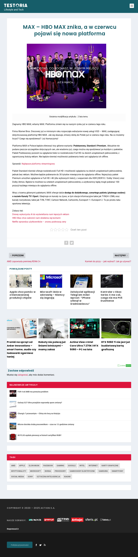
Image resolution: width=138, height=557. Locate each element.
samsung (103, 471)
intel (82, 465)
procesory (60, 471)
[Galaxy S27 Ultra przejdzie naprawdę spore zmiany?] (13, 404)
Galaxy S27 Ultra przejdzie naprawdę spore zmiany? (40, 403)
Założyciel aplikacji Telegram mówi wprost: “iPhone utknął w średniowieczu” (82, 297)
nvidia (48, 471)
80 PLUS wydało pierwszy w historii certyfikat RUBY (39, 435)
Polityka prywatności (19, 545)
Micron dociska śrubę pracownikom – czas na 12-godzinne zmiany (46, 424)
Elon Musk (34, 465)
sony (30, 476)
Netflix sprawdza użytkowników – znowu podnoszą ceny (39, 221)
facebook (48, 465)
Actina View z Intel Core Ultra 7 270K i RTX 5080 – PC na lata (84, 345)
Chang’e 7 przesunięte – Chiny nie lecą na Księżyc (39, 413)
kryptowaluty (18, 471)
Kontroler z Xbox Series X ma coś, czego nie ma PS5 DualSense (111, 296)
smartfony (117, 471)
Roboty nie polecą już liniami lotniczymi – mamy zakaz (52, 345)
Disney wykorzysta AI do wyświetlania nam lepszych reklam (40, 214)
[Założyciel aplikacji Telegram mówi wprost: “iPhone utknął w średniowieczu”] (81, 281)
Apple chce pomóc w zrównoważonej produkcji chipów (23, 294)
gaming (60, 465)
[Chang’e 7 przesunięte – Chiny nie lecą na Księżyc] (13, 415)
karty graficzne (110, 465)
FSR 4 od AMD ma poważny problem (33, 392)
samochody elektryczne (82, 471)
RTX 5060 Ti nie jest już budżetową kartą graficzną (115, 345)
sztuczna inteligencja (48, 476)
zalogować (23, 375)
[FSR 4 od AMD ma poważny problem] (13, 393)
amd (13, 465)
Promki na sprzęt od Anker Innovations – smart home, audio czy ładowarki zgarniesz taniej (21, 349)
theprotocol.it (13, 529)
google (72, 465)
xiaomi (67, 476)
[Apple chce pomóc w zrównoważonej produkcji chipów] (21, 281)
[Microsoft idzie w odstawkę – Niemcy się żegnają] (51, 281)
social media (17, 476)
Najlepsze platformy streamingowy (38, 163)
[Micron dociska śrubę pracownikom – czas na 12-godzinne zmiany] (13, 426)
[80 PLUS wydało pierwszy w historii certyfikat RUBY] (13, 437)
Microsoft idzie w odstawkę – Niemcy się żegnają (52, 294)
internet (93, 465)
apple (22, 465)
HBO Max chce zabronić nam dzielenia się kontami (36, 218)
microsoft (35, 471)
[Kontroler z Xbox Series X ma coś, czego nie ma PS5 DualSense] (112, 281)
